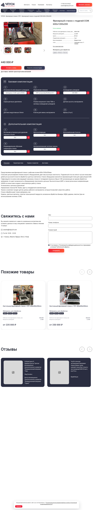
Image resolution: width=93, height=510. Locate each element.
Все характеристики (58, 46)
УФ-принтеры (38, 10)
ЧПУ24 (3, 16)
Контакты (49, 4)
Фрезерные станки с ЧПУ (13, 10)
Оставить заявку (11, 68)
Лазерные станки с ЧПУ (4, 10)
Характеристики (18, 163)
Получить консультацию (34, 68)
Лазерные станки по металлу (21, 10)
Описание (7, 163)
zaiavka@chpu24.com (67, 5)
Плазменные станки (31, 10)
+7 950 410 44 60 (66, 3)
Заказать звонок (84, 5)
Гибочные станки (55, 10)
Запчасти (27, 4)
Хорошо (18, 506)
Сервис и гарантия (32, 163)
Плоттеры (62, 10)
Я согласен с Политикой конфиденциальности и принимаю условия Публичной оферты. (70, 246)
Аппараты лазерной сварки (47, 10)
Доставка (45, 163)
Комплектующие (71, 10)
